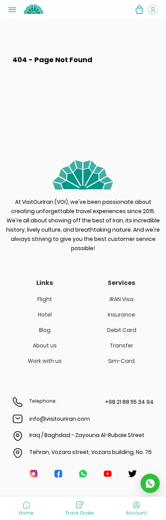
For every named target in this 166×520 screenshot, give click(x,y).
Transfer (121, 345)
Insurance (121, 314)
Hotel (45, 314)
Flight (44, 299)
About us (45, 345)
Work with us (45, 361)
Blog (45, 330)
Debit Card (121, 330)
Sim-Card (121, 361)
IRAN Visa (122, 299)
